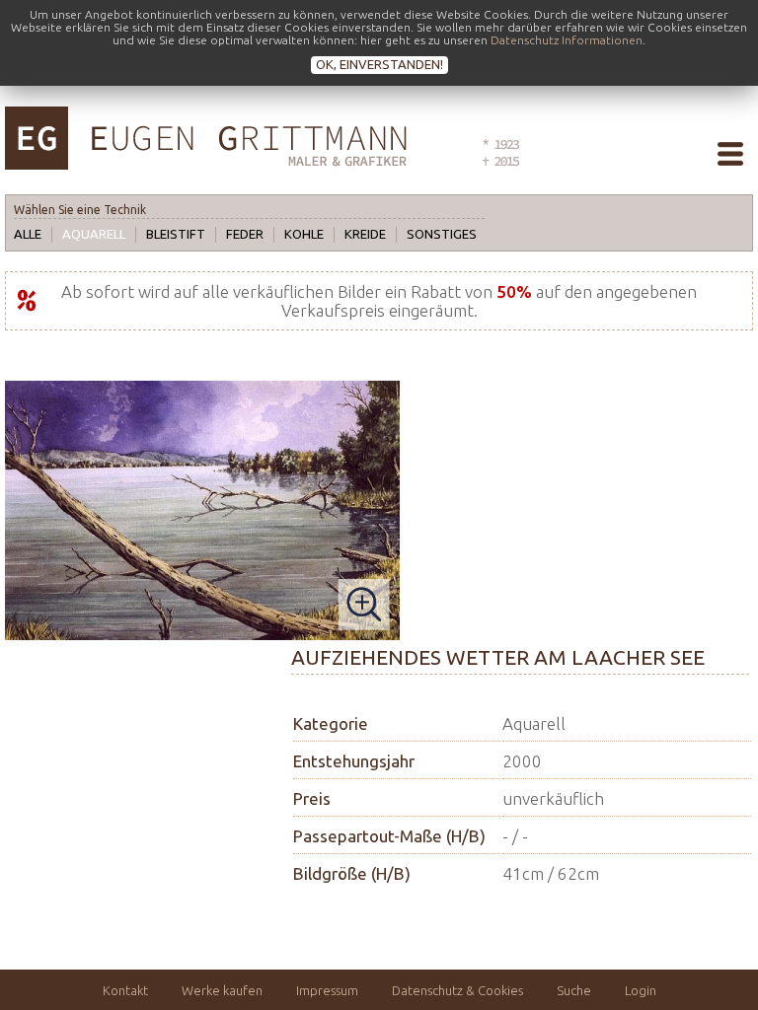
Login (640, 990)
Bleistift (175, 234)
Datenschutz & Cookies (457, 990)
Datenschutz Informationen (567, 40)
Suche (574, 990)
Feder (245, 234)
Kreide (365, 234)
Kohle (304, 234)
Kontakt (125, 990)
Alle (27, 234)
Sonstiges (442, 234)
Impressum (327, 990)
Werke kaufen (222, 990)
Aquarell (93, 234)
